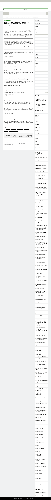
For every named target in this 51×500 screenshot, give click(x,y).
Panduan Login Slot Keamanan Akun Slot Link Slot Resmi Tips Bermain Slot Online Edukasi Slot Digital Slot (41, 333)
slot (36, 35)
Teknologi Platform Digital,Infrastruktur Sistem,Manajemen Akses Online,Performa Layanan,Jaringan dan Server (41, 476)
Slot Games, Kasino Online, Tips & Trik (40, 397)
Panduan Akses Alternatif (39, 309)
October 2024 (37, 149)
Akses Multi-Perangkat (39, 160)
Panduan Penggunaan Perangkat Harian (41, 358)
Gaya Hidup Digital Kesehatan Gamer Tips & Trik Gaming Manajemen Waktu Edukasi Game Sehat (41, 213)
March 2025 (37, 141)
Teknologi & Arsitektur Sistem (39, 428)
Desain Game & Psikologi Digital (40, 177)
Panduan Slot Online (38, 359)
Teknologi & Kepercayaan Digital (40, 437)
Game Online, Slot (38, 202)
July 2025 (37, 135)
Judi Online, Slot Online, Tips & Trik (40, 223)
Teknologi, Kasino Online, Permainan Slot (41, 482)
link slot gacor (37, 32)
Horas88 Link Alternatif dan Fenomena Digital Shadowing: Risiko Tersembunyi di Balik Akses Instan (11, 147)
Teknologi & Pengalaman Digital (40, 439)
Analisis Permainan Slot (39, 163)
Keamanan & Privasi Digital (39, 239)
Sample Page (25, 9)
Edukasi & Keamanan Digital (39, 180)
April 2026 (37, 121)
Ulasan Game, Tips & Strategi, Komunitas (41, 492)
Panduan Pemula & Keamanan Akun (40, 342)
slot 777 (37, 51)
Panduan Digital (26, 129)
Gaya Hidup (37, 211)
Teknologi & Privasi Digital (39, 445)
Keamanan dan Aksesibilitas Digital (40, 254)
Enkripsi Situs (8, 129)
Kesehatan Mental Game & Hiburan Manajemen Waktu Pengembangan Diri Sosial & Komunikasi (42, 276)
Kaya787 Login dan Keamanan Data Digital (25, 142)
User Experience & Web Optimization (40, 495)
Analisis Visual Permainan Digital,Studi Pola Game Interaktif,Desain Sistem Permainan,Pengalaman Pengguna (41, 169)
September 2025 (38, 132)
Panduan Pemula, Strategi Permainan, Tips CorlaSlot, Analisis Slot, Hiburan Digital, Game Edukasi (41, 345)
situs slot (37, 57)
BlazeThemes (31, 498)
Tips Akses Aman (15, 131)
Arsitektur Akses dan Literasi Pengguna (41, 171)
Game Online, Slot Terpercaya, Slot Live (41, 204)
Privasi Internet (6, 131)
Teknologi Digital (38, 451)
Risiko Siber (10, 131)
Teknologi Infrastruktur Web (39, 470)
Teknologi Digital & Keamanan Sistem (40, 453)
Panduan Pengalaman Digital (39, 347)
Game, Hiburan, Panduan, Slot (39, 209)
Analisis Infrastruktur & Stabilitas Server (41, 162)
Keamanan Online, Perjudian (39, 267)
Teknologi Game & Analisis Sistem (40, 463)
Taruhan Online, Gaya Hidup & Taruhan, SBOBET (42, 426)
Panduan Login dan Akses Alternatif (40, 327)
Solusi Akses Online (38, 417)
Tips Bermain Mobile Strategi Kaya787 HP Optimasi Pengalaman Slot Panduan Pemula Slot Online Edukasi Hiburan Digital (41, 487)
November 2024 (38, 147)
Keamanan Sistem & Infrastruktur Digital (41, 271)
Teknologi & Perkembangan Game (40, 442)
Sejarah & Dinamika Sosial (39, 390)
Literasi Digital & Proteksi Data (40, 288)
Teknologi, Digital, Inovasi (39, 478)
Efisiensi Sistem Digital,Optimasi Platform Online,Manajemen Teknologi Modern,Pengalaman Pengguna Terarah (41, 182)
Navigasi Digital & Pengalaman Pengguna (41, 299)
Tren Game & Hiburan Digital (39, 489)
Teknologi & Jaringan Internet (39, 434)
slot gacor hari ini (38, 85)
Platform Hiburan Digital (39, 384)
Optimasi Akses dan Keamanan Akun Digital (41, 302)
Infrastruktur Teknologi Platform (40, 220)
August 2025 (37, 133)
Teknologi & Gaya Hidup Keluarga (40, 431)
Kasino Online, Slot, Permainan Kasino (40, 236)
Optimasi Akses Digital (39, 304)
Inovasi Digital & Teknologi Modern (40, 222)
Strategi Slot (37, 423)
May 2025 (37, 138)
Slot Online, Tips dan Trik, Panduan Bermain (41, 414)
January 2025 (37, 144)
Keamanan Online (13, 129)
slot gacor (37, 54)
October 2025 (37, 130)
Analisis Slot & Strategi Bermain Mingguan (41, 165)
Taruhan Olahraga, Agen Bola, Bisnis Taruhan (41, 425)
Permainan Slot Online (38, 376)
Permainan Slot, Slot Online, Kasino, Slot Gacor (42, 380)
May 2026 (37, 119)
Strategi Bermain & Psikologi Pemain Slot (41, 420)
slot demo (37, 63)
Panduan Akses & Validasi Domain (40, 305)
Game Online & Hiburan (39, 198)
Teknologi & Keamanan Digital (7, 20)
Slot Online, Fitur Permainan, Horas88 (40, 407)
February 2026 (37, 124)
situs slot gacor (38, 392)
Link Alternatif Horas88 (20, 129)
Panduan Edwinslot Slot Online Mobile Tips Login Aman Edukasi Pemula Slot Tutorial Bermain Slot (41, 322)
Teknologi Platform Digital (39, 473)
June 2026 (37, 118)
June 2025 (37, 136)
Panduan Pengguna (38, 350)
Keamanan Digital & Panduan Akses (40, 262)
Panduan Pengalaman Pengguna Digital (41, 348)
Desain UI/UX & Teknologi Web (40, 178)
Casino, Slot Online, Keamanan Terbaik (40, 173)
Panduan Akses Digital (38, 313)
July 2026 (37, 116)
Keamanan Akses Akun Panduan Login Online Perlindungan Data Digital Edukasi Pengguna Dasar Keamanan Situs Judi (41, 243)
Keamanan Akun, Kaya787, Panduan (40, 247)
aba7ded (5, 25)
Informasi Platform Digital (39, 217)
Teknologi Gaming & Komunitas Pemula (41, 466)
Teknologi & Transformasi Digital (40, 448)
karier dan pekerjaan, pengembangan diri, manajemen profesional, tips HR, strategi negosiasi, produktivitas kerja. (41, 228)
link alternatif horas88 (18, 46)
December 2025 (38, 127)
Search (46, 92)
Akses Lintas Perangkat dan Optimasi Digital (41, 157)
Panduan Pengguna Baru (39, 354)
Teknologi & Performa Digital (39, 440)
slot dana (37, 69)
